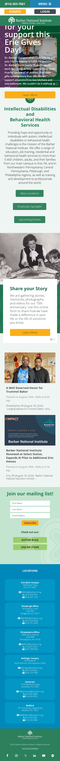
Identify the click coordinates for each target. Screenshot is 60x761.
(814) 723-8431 (31, 670)
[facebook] (7, 756)
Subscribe (30, 523)
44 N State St (30, 660)
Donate (15, 12)
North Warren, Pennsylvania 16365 (30, 663)
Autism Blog (30, 540)
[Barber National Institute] (30, 20)
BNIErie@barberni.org (31, 592)
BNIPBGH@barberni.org (31, 618)
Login (45, 12)
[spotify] (53, 756)
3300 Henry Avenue (30, 634)
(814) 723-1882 (31, 672)
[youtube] (44, 756)
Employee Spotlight (30, 206)
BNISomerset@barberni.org (31, 691)
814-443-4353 (31, 696)
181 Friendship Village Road (30, 708)
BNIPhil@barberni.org (31, 644)
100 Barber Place (30, 585)
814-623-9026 (31, 717)
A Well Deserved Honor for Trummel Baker (30, 368)
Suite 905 (30, 611)
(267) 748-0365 (31, 649)
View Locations (29, 193)
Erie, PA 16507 (30, 587)
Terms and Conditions (30, 748)
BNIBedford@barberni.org (31, 715)
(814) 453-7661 (15, 4)
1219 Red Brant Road (30, 684)
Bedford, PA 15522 (30, 710)
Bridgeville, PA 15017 (30, 613)
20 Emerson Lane (30, 608)
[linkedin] (35, 756)
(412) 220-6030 (31, 620)
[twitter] (25, 756)
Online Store (30, 547)
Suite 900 (30, 637)
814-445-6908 (31, 694)
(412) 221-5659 (31, 623)
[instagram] (16, 756)
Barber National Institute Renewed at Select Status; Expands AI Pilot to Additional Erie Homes (30, 430)
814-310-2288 (31, 720)
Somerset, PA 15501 (30, 686)
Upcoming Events (30, 219)
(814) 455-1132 (31, 597)
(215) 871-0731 (31, 646)
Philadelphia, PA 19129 (30, 639)
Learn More (30, 95)
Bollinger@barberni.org (31, 667)
